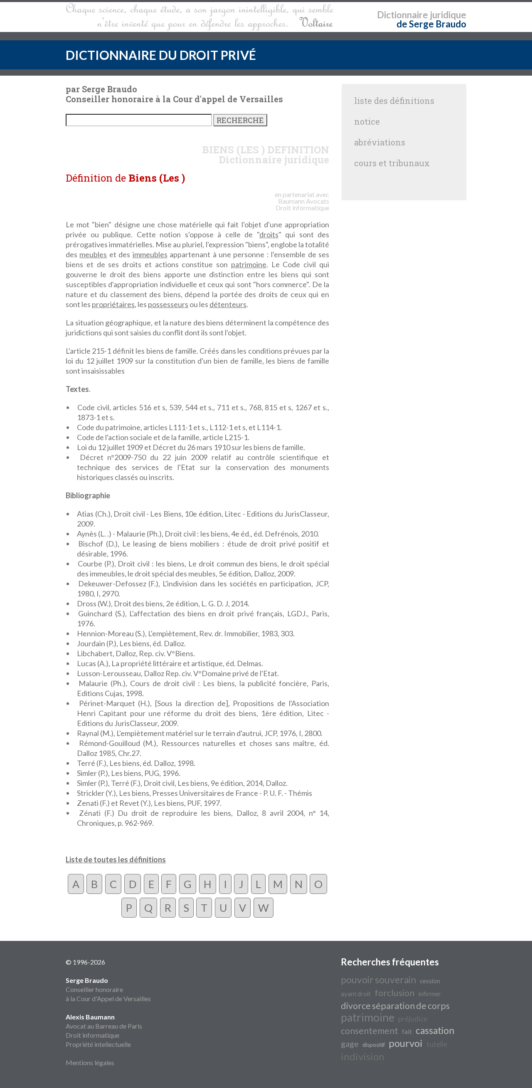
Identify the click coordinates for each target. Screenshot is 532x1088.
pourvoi (406, 1043)
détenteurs (227, 304)
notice (367, 121)
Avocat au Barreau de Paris (104, 1026)
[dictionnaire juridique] (200, 17)
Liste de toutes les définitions (116, 859)
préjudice (412, 1018)
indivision (362, 1056)
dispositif (373, 1044)
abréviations (379, 142)
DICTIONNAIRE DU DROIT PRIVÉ (161, 54)
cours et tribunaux (392, 163)
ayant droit (356, 993)
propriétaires (113, 304)
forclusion (394, 992)
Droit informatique (92, 1035)
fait (407, 1031)
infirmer (429, 993)
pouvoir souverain (378, 979)
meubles (93, 254)
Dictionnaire (402, 14)
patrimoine (248, 264)
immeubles (150, 254)
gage (350, 1044)
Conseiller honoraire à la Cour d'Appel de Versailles (108, 989)
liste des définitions (394, 100)
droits (268, 234)
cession (430, 981)
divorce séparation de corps (395, 1005)
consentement (369, 1030)
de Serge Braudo (431, 24)
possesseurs (168, 304)
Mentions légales (90, 1062)
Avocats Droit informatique (302, 204)
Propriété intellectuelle (98, 1044)
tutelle (436, 1044)
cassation (435, 1030)
